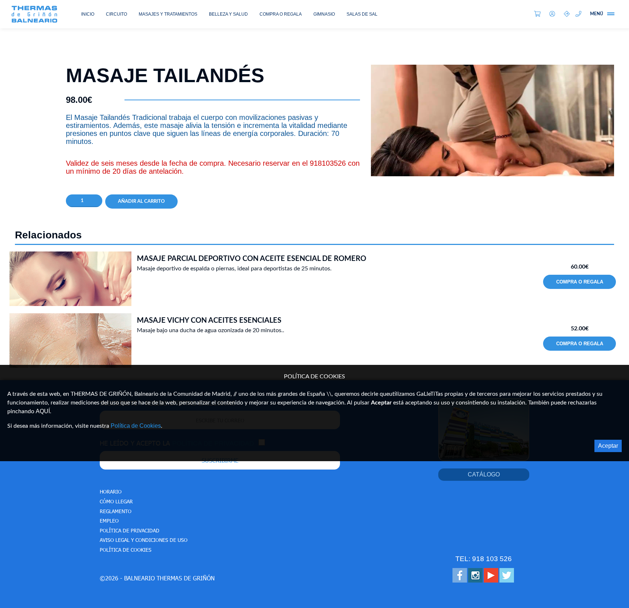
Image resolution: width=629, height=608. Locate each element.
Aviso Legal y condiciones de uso (143, 540)
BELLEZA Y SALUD (228, 14)
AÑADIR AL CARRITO (141, 201)
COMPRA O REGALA (281, 14)
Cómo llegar (116, 501)
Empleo (109, 521)
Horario (111, 491)
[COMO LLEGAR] (567, 14)
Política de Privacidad (129, 530)
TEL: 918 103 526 (483, 559)
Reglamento (115, 511)
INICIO (87, 14)
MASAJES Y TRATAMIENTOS (168, 14)
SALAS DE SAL (362, 14)
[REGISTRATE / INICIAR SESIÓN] (553, 14)
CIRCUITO (116, 14)
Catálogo (484, 474)
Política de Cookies (136, 426)
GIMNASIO (324, 14)
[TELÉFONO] (580, 14)
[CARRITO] (538, 14)
